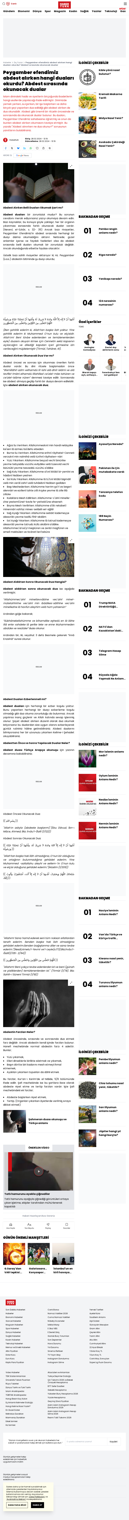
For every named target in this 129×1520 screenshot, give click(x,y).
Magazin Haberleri (14, 1324)
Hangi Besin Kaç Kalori (16, 1398)
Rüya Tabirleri (12, 1383)
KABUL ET (37, 1505)
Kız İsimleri (10, 1425)
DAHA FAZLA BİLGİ (17, 1505)
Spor (48, 11)
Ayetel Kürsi (95, 1313)
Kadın (73, 11)
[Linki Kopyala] (49, 148)
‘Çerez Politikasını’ (36, 1496)
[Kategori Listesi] (125, 4)
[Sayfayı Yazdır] (43, 148)
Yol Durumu (53, 1347)
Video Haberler (13, 1372)
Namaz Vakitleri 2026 (58, 1313)
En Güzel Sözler (13, 1410)
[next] (73, 1259)
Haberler (7, 62)
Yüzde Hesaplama (56, 1397)
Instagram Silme (56, 1362)
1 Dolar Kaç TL (96, 1351)
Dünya (37, 11)
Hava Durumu (54, 1343)
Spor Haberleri (12, 1328)
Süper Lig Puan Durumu (101, 1362)
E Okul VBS (52, 1328)
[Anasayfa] (11, 1302)
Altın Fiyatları (12, 1351)
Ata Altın (93, 1339)
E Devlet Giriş (53, 1332)
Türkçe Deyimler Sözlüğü (59, 1376)
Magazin (60, 11)
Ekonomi (24, 11)
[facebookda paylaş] (5, 148)
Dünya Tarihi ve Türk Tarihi (18, 1387)
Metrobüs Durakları (14, 1413)
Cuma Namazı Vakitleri (59, 1317)
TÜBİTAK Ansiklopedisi (16, 1395)
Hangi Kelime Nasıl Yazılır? (18, 1406)
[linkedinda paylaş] (24, 148)
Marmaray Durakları (15, 1417)
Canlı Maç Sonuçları (99, 1358)
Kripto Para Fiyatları (15, 1362)
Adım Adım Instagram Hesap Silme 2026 (62, 1412)
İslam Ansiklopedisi (15, 1391)
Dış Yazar (18, 62)
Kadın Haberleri (13, 1339)
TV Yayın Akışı (54, 1354)
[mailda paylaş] (37, 148)
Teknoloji (111, 11)
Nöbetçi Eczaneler (56, 1321)
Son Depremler (55, 1339)
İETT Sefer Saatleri (56, 1386)
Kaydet (114, 1441)
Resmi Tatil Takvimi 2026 (59, 1417)
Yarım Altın (95, 1336)
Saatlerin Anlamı (98, 1317)
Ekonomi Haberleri (14, 1317)
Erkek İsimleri (11, 1421)
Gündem (9, 11)
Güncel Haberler (13, 1321)
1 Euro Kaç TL (95, 1354)
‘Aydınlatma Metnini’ (16, 1499)
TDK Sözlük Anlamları (16, 1376)
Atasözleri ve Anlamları (59, 1372)
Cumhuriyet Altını (98, 1343)
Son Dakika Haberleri (15, 1309)
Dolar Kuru (10, 1354)
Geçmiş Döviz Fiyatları (58, 1401)
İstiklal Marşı (53, 1324)
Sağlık (84, 11)
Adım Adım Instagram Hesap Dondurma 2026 (62, 1406)
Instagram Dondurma (58, 1358)
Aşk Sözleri (94, 1321)
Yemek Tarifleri (96, 1309)
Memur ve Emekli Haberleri (18, 1347)
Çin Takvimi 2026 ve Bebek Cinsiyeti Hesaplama (60, 1381)
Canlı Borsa (53, 1309)
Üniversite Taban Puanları (18, 1380)
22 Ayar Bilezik (96, 1347)
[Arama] (4, 4)
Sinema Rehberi (55, 1351)
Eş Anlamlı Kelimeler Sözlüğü (19, 1402)
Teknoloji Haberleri (14, 1343)
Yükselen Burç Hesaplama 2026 (63, 1393)
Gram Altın (95, 1328)
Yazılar (96, 11)
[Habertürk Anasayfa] (64, 4)
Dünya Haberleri (13, 1332)
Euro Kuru (10, 1358)
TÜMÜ (81, 326)
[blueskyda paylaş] (18, 148)
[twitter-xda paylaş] (11, 148)
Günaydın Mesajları (99, 1324)
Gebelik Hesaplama (57, 1390)
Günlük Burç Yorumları (58, 1336)
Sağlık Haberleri (13, 1336)
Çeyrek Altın (95, 1332)
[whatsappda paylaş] (30, 148)
